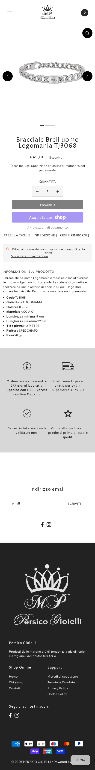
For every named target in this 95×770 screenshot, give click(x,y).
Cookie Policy (57, 694)
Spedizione (39, 166)
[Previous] (8, 76)
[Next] (87, 76)
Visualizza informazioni (29, 256)
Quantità (47, 181)
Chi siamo (16, 682)
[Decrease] (37, 191)
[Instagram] (17, 715)
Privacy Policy (58, 688)
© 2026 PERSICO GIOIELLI (31, 762)
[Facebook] (10, 715)
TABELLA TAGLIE (17, 235)
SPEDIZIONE (45, 235)
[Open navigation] (9, 12)
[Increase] (58, 191)
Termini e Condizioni (62, 682)
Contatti (15, 688)
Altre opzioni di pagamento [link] (47, 227)
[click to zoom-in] (87, 33)
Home (13, 676)
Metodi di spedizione (63, 676)
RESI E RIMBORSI (73, 235)
